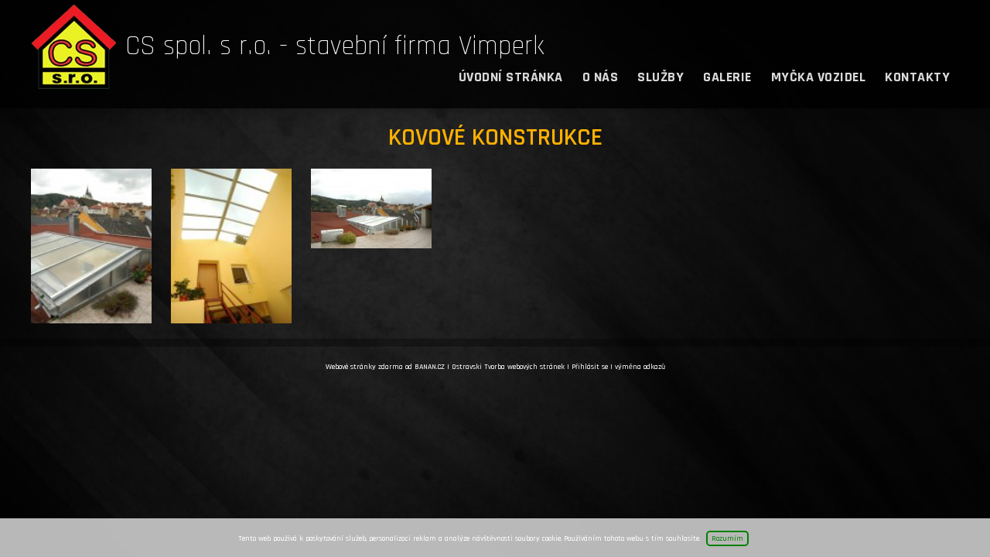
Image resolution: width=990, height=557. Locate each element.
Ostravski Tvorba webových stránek (508, 366)
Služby (660, 77)
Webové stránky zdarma (364, 366)
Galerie (727, 77)
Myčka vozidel (818, 77)
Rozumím (727, 538)
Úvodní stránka (511, 77)
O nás (600, 77)
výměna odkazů (640, 366)
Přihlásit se (590, 366)
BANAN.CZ (430, 366)
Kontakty (917, 77)
